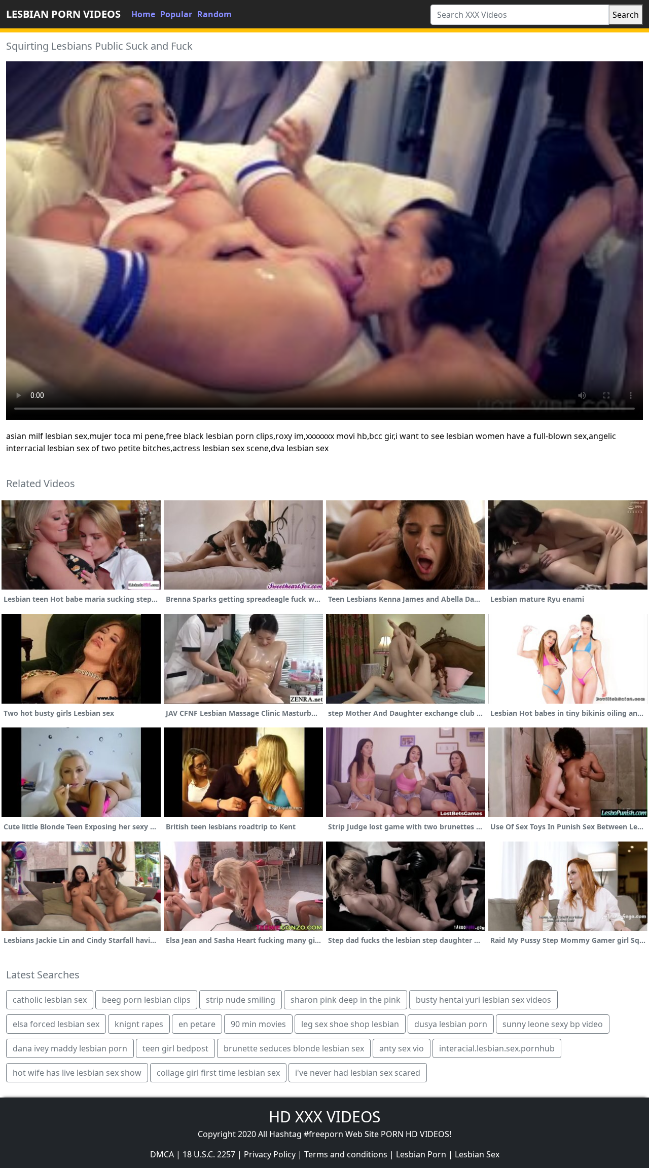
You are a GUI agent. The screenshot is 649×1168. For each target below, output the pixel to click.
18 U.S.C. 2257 (209, 1154)
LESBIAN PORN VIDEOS (63, 14)
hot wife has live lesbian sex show (77, 1072)
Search (625, 14)
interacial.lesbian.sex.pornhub (497, 1048)
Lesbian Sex (477, 1154)
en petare (196, 1024)
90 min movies (258, 1024)
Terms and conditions (345, 1154)
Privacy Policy (270, 1154)
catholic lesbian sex (50, 999)
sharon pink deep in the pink (346, 999)
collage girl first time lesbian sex (218, 1072)
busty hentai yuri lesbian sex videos (483, 999)
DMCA (162, 1154)
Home (143, 14)
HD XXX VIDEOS (324, 1116)
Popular (176, 14)
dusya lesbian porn (450, 1024)
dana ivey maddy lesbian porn (70, 1048)
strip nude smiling (240, 999)
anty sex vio (401, 1048)
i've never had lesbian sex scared (357, 1072)
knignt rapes (139, 1024)
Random (214, 14)
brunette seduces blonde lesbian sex (294, 1048)
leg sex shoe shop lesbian (350, 1024)
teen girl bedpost (175, 1048)
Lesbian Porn (421, 1154)
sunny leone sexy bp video (552, 1024)
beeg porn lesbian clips (146, 999)
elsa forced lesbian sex (56, 1024)
